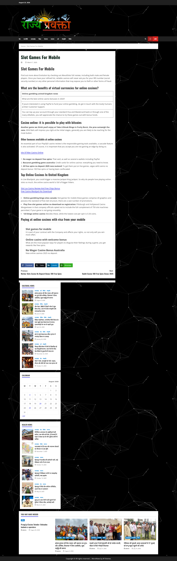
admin (24, 530)
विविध (44, 290)
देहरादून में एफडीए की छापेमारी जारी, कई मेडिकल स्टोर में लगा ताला (27, 461)
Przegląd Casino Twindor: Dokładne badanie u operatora (34, 525)
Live (155, 39)
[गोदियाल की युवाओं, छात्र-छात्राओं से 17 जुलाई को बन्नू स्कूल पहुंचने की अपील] (140, 529)
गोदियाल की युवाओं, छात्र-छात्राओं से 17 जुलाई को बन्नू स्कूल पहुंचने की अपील (139, 544)
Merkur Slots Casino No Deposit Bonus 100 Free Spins (41, 272)
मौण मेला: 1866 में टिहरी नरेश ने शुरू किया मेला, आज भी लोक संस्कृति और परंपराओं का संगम (27, 309)
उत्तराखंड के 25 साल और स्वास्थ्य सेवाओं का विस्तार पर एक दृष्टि (27, 448)
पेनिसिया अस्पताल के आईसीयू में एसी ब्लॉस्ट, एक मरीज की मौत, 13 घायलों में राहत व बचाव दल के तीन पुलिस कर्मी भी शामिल (27, 434)
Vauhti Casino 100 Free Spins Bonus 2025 (97, 272)
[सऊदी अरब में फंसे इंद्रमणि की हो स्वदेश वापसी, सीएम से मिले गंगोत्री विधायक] (106, 529)
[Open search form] (145, 39)
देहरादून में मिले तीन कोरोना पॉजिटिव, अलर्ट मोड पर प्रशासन (27, 488)
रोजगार (46, 39)
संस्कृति (64, 39)
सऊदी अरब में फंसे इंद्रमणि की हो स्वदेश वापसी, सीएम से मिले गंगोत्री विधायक (105, 544)
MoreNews (96, 559)
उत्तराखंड (33, 39)
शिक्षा (40, 39)
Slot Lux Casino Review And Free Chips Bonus (40, 188)
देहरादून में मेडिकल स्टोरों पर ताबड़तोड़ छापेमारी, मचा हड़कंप (27, 474)
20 (40, 404)
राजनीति (26, 39)
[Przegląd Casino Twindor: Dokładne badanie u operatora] (37, 520)
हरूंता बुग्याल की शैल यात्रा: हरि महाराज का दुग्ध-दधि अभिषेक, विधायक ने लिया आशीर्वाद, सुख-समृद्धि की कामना (27, 295)
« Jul (23, 416)
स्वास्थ (52, 39)
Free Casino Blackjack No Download (36, 191)
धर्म (58, 39)
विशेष (70, 39)
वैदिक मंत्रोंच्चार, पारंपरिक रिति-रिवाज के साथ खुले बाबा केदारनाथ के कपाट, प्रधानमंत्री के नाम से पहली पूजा (27, 322)
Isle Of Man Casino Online (32, 152)
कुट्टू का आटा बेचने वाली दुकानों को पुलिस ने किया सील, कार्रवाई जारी (27, 501)
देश (19, 39)
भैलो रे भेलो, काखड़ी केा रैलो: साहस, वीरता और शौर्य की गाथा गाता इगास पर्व (27, 362)
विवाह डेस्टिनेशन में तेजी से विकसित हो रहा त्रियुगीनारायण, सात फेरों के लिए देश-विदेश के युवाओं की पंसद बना (27, 349)
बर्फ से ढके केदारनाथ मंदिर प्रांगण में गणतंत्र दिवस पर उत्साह (27, 335)
